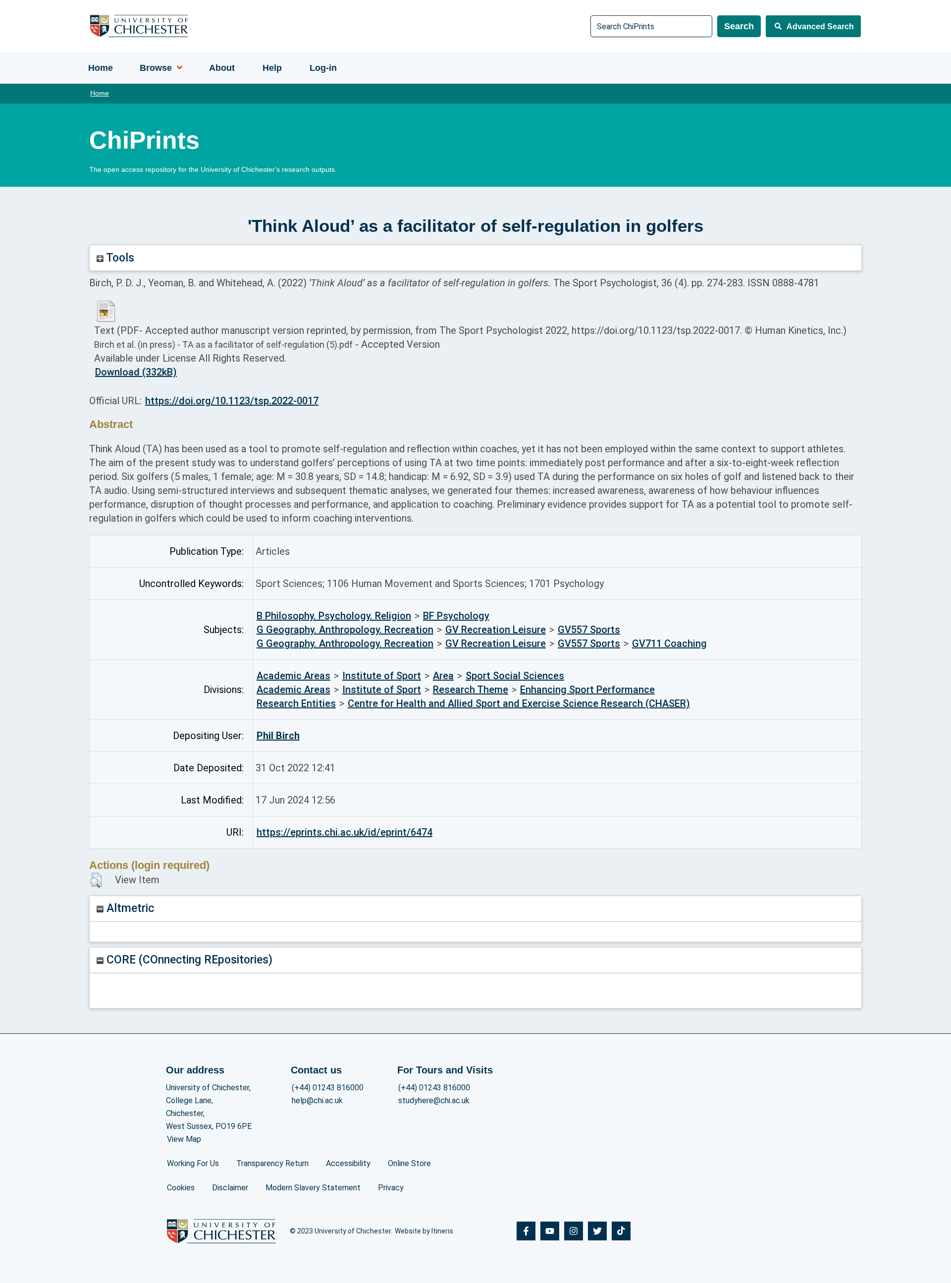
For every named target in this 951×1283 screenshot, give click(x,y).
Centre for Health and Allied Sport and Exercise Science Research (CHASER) (519, 703)
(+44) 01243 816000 (328, 1087)
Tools (119, 258)
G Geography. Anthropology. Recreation (345, 630)
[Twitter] (597, 1231)
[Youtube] (549, 1231)
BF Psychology (456, 616)
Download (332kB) (136, 372)
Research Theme (470, 689)
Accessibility (348, 1163)
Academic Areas (293, 676)
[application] (177, 68)
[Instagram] (573, 1231)
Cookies (181, 1187)
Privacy (391, 1187)
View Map (184, 1139)
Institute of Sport (381, 676)
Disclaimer (230, 1187)
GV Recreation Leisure (495, 630)
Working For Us (193, 1163)
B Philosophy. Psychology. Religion (334, 616)
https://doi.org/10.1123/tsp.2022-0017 (231, 401)
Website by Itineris (424, 1231)
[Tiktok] (621, 1231)
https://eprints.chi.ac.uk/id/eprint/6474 (344, 832)
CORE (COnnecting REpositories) (188, 959)
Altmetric (129, 908)
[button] (96, 880)
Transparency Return (272, 1163)
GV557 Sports (589, 630)
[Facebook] (526, 1231)
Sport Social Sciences (515, 676)
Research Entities (296, 703)
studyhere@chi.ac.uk (434, 1100)
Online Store (409, 1163)
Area (443, 676)
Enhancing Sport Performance (587, 689)
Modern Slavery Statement (313, 1187)
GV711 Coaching (669, 643)
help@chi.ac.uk (317, 1100)
